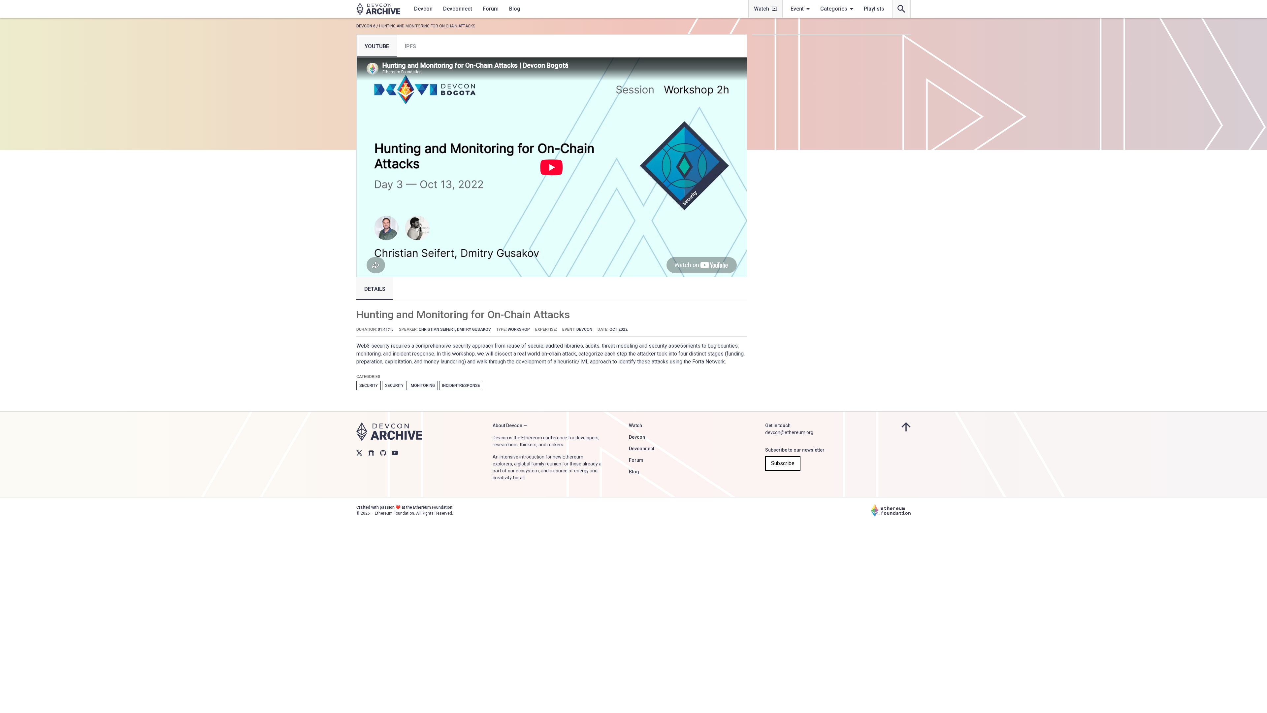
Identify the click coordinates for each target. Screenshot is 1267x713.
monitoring (423, 385)
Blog (514, 9)
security (394, 385)
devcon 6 (365, 26)
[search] (901, 9)
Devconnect (457, 9)
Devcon (423, 9)
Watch (761, 9)
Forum (491, 9)
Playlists (874, 9)
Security (368, 385)
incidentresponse (461, 385)
